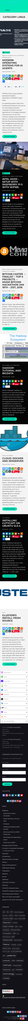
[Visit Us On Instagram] (20, 801)
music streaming (16, 951)
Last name (5, 769)
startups (7, 965)
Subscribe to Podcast (8, 882)
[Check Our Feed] (18, 801)
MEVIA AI (21, 55)
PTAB (13, 960)
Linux (14, 55)
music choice (15, 948)
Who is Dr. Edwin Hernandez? (11, 897)
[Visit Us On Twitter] (8, 801)
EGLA (16, 269)
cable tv (11, 915)
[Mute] (19, 86)
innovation (7, 933)
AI (6, 55)
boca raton (5, 915)
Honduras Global (15, 930)
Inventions (4, 271)
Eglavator (7, 922)
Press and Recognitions (9, 865)
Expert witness (8, 926)
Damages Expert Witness (10, 845)
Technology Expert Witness (10, 894)
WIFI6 (16, 176)
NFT (4, 956)
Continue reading (10, 137)
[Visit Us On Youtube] (13, 801)
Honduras (6, 824)
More (4, 100)
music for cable (6, 951)
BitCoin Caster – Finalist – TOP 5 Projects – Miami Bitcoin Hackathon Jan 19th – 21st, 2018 (13, 281)
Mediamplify (16, 365)
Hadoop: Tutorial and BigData (11, 371)
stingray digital (17, 965)
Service (4, 876)
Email (4, 776)
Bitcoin (4, 269)
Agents (4, 55)
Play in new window (15, 93)
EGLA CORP (22, 918)
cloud (16, 915)
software (13, 176)
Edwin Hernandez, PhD (12, 2)
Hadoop (8, 365)
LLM (18, 933)
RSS (20, 98)
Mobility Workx (7, 948)
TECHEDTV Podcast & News (10, 888)
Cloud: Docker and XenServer (12, 459)
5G (8, 912)
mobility (19, 944)
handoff (20, 926)
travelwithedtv (19, 974)
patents (11, 955)
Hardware (4, 176)
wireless (6, 978)
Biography (5, 810)
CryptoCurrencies (10, 269)
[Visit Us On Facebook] (10, 801)
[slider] (22, 87)
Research (5, 873)
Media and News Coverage (10, 859)
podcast (6, 960)
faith (16, 926)
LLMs (18, 55)
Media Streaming (18, 940)
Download (5, 95)
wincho (13, 71)
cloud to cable (8, 918)
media (12, 936)
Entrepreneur (6, 856)
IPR (14, 933)
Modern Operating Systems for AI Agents (12, 64)
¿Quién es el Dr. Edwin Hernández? (12, 899)
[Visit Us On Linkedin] (15, 801)
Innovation (10, 55)
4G (4, 912)
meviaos (13, 944)
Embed (12, 95)
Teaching (5, 885)
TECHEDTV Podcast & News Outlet (12, 891)
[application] (14, 87)
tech (13, 969)
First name (5, 762)
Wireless (21, 176)
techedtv (19, 969)
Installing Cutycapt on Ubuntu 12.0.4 (11, 523)
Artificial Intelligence (18, 912)
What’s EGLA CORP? (9, 842)
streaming (6, 969)
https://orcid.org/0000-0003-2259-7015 (13, 997)
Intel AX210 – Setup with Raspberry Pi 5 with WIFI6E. (12, 183)
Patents (9, 57)
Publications (6, 871)
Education (5, 853)
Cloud (3, 365)
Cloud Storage (22, 915)
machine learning (6, 936)
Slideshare (5, 879)
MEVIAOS (4, 57)
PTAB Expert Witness (8, 868)
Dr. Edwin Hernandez (14, 727)
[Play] (5, 86)
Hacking (20, 269)
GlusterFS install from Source (11, 618)
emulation (15, 922)
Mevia (6, 944)
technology (8, 974)
